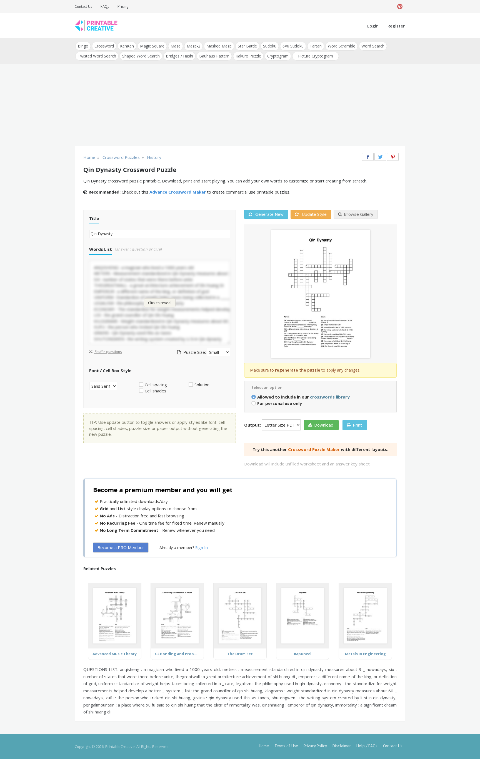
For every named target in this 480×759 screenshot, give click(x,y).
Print (357, 425)
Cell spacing (156, 384)
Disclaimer (341, 745)
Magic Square (152, 46)
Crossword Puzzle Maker (314, 449)
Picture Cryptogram (315, 56)
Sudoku (269, 46)
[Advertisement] (240, 105)
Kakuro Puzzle (248, 56)
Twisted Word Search (97, 56)
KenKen (127, 46)
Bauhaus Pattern (214, 56)
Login (373, 26)
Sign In (201, 547)
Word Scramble (341, 46)
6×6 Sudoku (293, 46)
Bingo (83, 46)
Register (396, 26)
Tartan (316, 46)
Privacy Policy (315, 745)
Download (323, 425)
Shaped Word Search (141, 56)
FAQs (105, 6)
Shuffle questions (108, 351)
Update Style (314, 214)
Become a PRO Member (121, 547)
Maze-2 (193, 46)
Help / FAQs (367, 745)
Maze (176, 46)
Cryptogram (278, 56)
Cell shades (155, 391)
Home (264, 745)
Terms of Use (286, 745)
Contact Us (83, 6)
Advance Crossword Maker (177, 192)
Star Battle (247, 46)
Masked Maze (219, 46)
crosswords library (330, 397)
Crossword (104, 46)
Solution (201, 384)
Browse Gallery (358, 214)
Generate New (269, 214)
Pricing (123, 6)
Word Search (372, 46)
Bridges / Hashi (179, 56)
